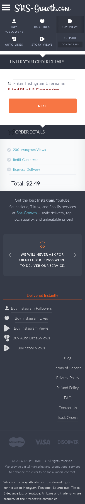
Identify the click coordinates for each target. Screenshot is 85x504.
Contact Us (70, 44)
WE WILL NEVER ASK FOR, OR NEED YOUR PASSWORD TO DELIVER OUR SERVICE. (42, 260)
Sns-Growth (42, 7)
